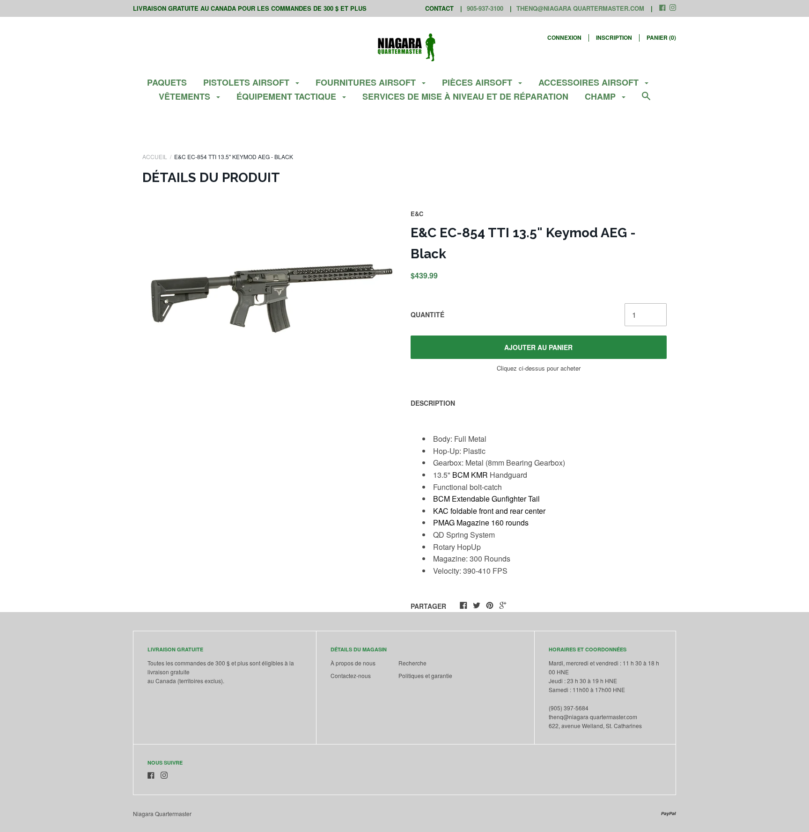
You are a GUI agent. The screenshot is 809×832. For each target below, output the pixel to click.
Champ (601, 96)
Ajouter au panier (538, 347)
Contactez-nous (351, 675)
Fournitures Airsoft (367, 82)
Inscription (614, 37)
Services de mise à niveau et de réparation (465, 96)
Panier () (661, 37)
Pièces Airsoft (478, 82)
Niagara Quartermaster (162, 813)
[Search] (646, 100)
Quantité (427, 314)
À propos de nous (353, 663)
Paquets (167, 82)
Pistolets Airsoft (247, 82)
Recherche (412, 663)
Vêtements (186, 96)
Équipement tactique (287, 96)
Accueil (154, 157)
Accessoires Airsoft (589, 82)
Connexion (564, 37)
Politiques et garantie (425, 675)
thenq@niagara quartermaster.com (580, 8)
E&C (417, 213)
